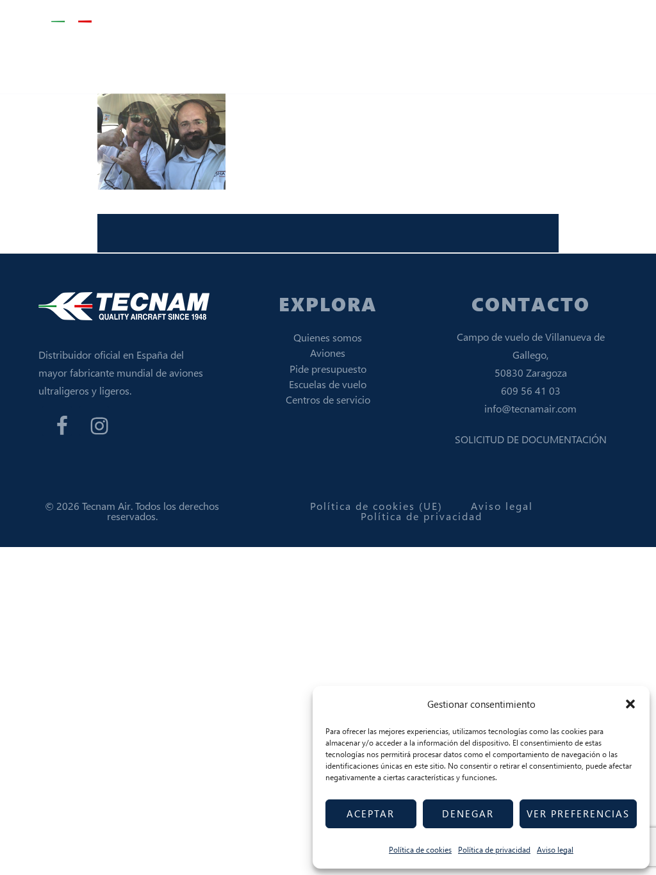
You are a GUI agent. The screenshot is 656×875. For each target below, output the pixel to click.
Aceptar (371, 813)
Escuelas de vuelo (327, 384)
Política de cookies (420, 850)
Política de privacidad (494, 850)
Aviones (327, 352)
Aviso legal (555, 850)
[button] (630, 704)
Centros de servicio (328, 399)
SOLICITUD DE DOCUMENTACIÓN (531, 439)
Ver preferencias (578, 813)
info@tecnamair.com (530, 408)
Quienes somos (327, 337)
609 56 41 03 (531, 390)
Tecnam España (115, 22)
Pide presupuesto (328, 368)
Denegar (468, 813)
